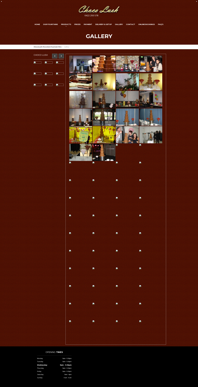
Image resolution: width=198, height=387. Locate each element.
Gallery (119, 24)
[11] (140, 286)
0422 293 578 (91, 15)
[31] (127, 83)
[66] (150, 83)
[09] (93, 303)
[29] (117, 233)
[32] (70, 233)
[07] (140, 303)
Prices (77, 24)
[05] (93, 321)
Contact (130, 24)
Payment (88, 24)
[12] (117, 286)
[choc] (80, 81)
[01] (140, 321)
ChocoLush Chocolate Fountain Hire (47, 47)
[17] (93, 268)
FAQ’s (160, 24)
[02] (117, 321)
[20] (70, 268)
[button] (54, 56)
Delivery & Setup (103, 24)
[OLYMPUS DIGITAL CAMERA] (104, 83)
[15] (140, 268)
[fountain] (127, 64)
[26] (93, 251)
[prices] (104, 64)
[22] (140, 251)
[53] (80, 154)
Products (66, 24)
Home (37, 24)
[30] (93, 233)
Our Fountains (50, 24)
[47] (117, 162)
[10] (70, 303)
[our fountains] (80, 67)
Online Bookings (146, 24)
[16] (117, 268)
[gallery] (150, 64)
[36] (117, 215)
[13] (93, 286)
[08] (117, 303)
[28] (140, 233)
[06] (70, 321)
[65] (80, 101)
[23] (117, 251)
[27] (70, 251)
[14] (70, 286)
